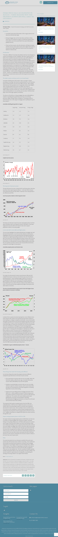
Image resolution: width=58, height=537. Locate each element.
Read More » (40, 32)
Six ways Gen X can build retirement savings (21, 518)
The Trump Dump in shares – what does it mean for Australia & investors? (45, 66)
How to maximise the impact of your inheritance (9, 521)
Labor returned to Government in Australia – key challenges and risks (45, 48)
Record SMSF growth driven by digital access (9, 518)
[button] (41, 2)
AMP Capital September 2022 (9, 456)
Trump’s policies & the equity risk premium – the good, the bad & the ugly (46, 29)
